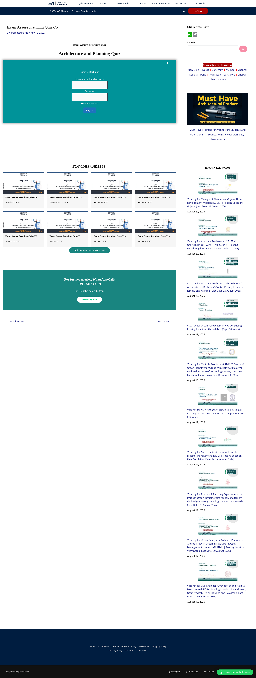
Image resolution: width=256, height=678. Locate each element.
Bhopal (242, 74)
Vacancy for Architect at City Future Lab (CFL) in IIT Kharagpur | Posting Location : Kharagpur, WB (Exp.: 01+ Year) (216, 413)
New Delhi (194, 69)
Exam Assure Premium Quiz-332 (21, 236)
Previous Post (16, 321)
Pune (203, 74)
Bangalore (229, 74)
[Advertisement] (90, 144)
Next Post (165, 321)
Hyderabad (215, 74)
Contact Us (142, 650)
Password (90, 91)
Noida (205, 69)
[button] (183, 11)
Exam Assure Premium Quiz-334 (110, 197)
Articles (143, 3)
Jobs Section (85, 3)
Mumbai (230, 69)
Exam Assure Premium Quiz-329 (154, 236)
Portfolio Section (159, 3)
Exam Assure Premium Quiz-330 (110, 236)
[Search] (243, 49)
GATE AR (103, 3)
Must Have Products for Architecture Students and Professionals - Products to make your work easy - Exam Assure (217, 134)
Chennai (242, 69)
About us (129, 650)
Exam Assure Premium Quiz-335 (65, 197)
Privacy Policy (115, 650)
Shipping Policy (159, 646)
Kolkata (193, 74)
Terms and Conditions (100, 646)
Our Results (200, 3)
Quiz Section (181, 3)
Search (191, 42)
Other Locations (218, 79)
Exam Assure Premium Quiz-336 (21, 197)
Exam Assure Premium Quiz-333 (154, 197)
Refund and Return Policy (124, 646)
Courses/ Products (123, 3)
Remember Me (90, 103)
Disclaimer (144, 646)
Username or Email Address (89, 79)
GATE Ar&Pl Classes (59, 11)
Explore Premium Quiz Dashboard (89, 250)
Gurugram (217, 69)
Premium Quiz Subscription (84, 11)
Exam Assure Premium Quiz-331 (65, 236)
